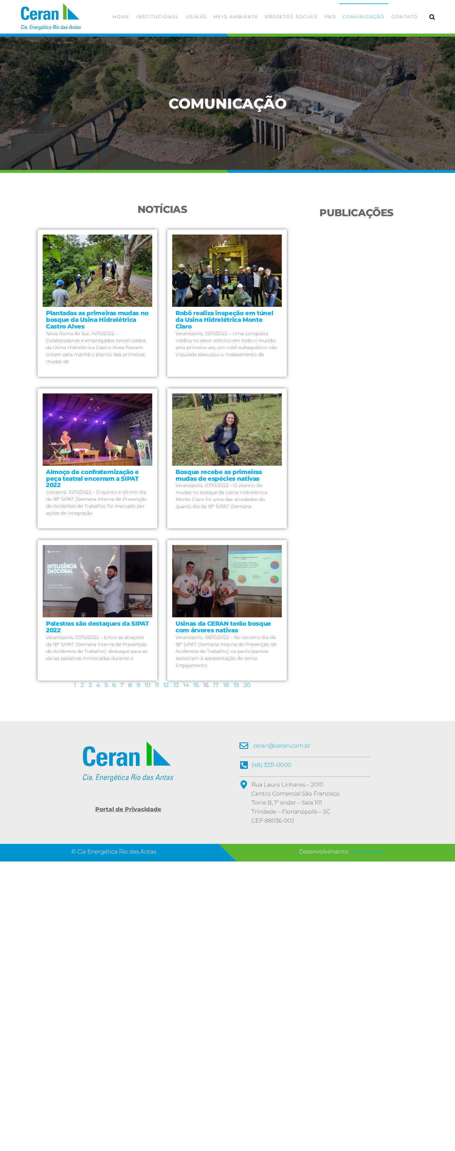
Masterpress (366, 851)
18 (226, 685)
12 (166, 685)
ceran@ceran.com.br (281, 745)
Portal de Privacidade (128, 809)
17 (216, 685)
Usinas (196, 16)
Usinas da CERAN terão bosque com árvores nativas (223, 627)
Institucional (157, 16)
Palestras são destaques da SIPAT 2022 (97, 627)
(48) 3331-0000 (271, 765)
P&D (330, 16)
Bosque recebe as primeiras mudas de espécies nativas (219, 475)
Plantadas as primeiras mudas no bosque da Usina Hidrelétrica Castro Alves (97, 319)
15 (196, 685)
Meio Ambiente (235, 16)
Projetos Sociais (291, 16)
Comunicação (364, 16)
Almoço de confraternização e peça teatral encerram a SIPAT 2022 (92, 478)
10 (147, 685)
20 (246, 685)
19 (236, 685)
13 (176, 685)
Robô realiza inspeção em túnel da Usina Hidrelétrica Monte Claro (224, 319)
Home (121, 16)
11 (157, 685)
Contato (404, 16)
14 (186, 685)
